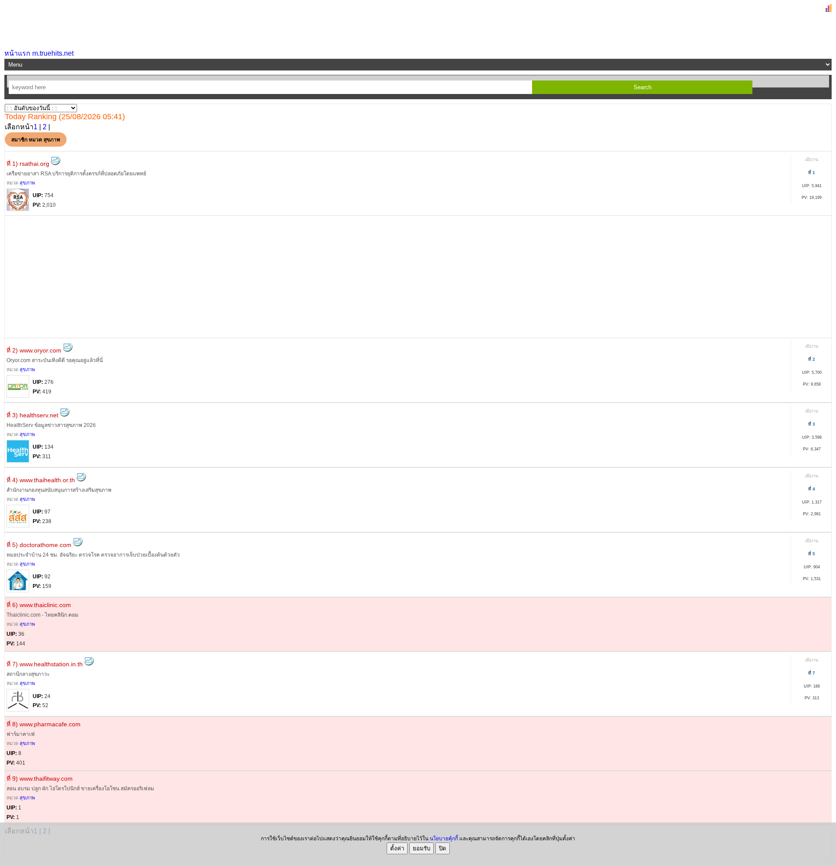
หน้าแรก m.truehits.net (39, 53)
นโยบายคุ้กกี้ (444, 839)
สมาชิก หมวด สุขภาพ (35, 140)
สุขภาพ (27, 182)
